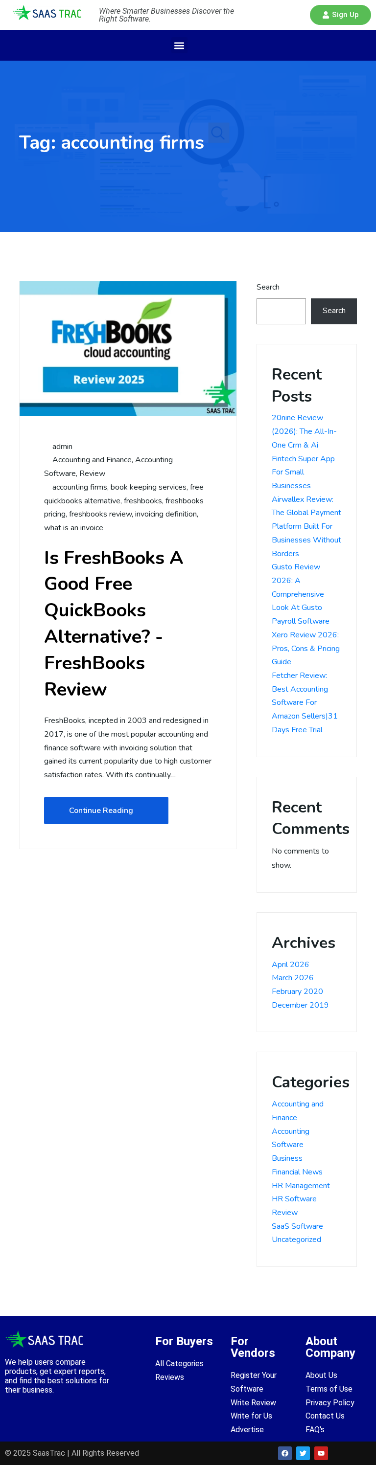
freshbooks (143, 501)
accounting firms (79, 487)
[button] (340, 15)
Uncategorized (296, 1239)
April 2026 (290, 964)
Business (287, 1158)
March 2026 (293, 977)
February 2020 (297, 991)
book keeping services (149, 487)
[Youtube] (321, 1453)
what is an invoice (73, 527)
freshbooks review (100, 514)
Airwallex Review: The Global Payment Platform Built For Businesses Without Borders (306, 526)
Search (268, 287)
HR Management (301, 1185)
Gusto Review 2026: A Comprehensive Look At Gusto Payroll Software (300, 594)
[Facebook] (285, 1453)
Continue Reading (101, 810)
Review (92, 473)
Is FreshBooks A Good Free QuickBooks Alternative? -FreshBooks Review (114, 623)
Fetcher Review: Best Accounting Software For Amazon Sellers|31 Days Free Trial (305, 702)
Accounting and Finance (92, 459)
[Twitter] (303, 1453)
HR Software (294, 1199)
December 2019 (300, 1005)
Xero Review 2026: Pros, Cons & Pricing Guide (306, 648)
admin (61, 446)
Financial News (297, 1172)
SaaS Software (297, 1226)
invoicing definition (166, 514)
